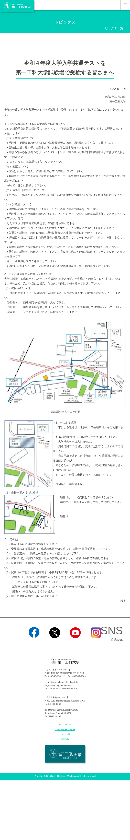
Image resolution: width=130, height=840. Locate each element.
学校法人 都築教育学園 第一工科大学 (17, 6)
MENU (125, 5)
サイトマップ (65, 725)
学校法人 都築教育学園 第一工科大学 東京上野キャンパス (65, 754)
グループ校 (65, 734)
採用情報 (65, 739)
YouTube (75, 642)
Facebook (34, 642)
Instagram (96, 642)
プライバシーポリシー (65, 729)
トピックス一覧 (112, 28)
